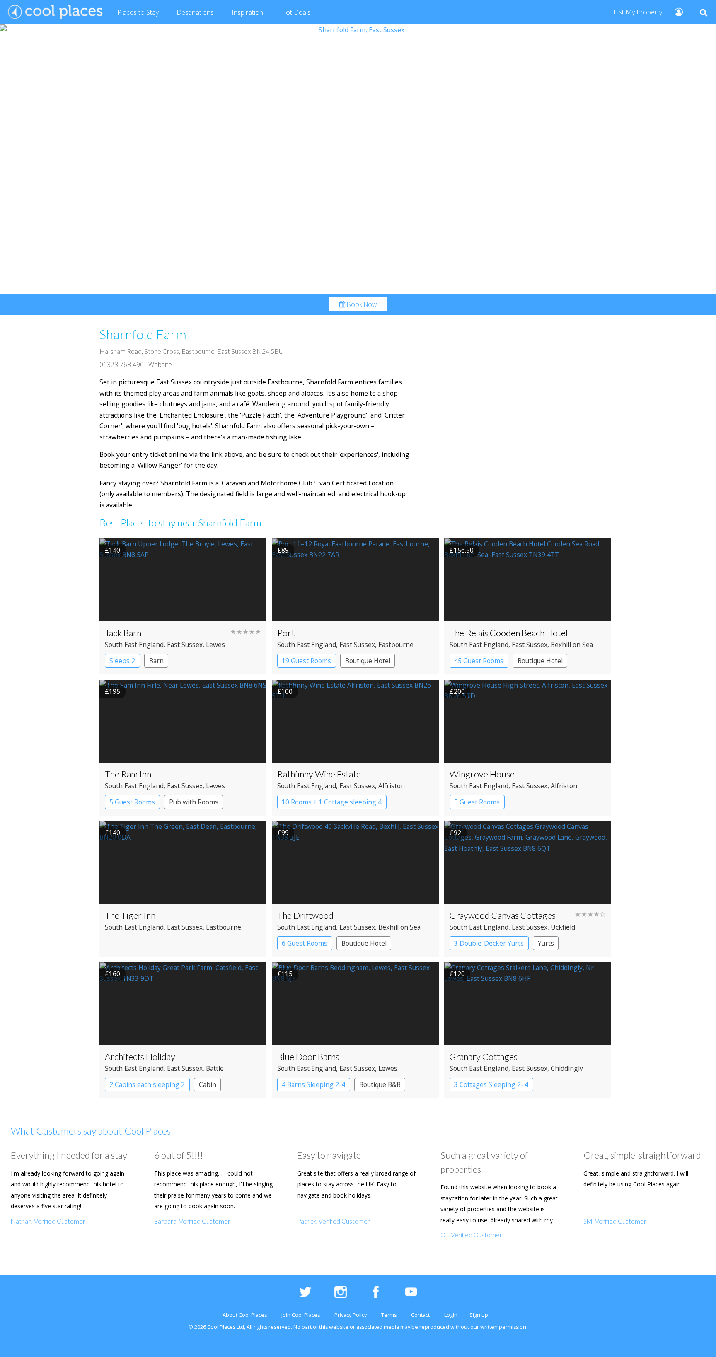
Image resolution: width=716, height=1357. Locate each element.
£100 (285, 691)
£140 (112, 550)
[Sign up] (675, 11)
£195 (112, 691)
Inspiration (247, 12)
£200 (457, 691)
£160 (112, 973)
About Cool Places (245, 1314)
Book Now (361, 304)
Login (450, 1314)
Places (138, 12)
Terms (389, 1314)
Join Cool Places (300, 1314)
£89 (283, 550)
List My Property (638, 12)
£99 (283, 832)
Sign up (478, 1314)
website (338, 1326)
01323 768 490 (121, 364)
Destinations (195, 12)
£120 (457, 973)
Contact (420, 1314)
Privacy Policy (350, 1314)
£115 (285, 973)
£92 (455, 832)
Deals (296, 12)
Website (160, 364)
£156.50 (462, 550)
